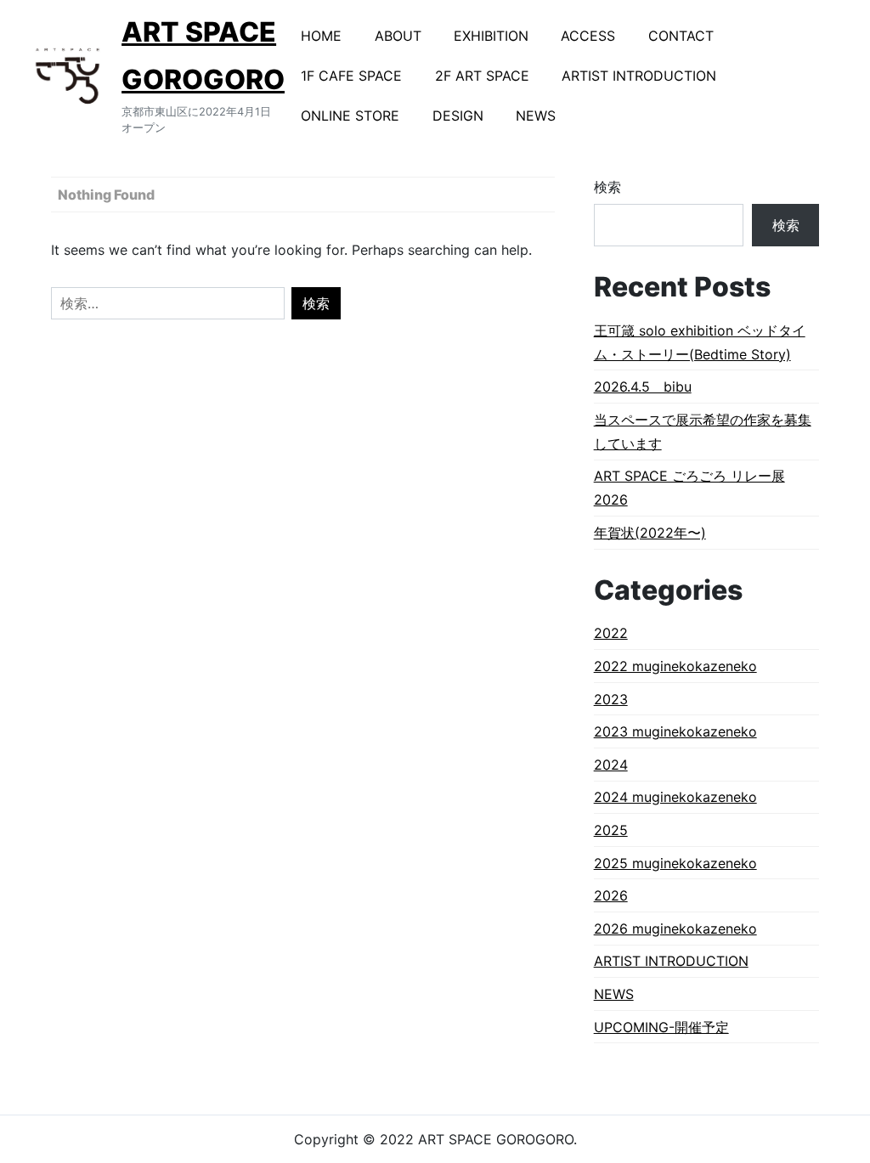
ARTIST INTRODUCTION (639, 75)
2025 (611, 829)
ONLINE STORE (350, 115)
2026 (611, 895)
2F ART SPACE (482, 75)
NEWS (536, 115)
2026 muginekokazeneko (675, 928)
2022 (611, 632)
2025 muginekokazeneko (675, 863)
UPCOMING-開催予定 (661, 1027)
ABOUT (398, 35)
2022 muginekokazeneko (675, 666)
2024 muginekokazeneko (675, 796)
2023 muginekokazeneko (675, 731)
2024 (611, 764)
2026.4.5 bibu (643, 386)
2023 (611, 699)
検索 (607, 186)
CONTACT (681, 35)
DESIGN (457, 115)
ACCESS (588, 35)
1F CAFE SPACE (351, 75)
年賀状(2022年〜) (650, 532)
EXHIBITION (491, 35)
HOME (321, 35)
